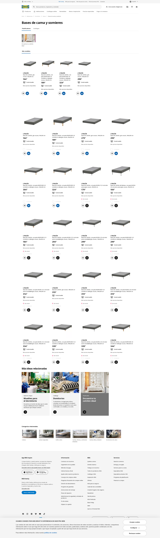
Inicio (23, 16)
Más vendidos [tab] (26, 51)
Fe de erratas (64, 501)
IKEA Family (61, 1)
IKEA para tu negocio (70, 1)
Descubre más (26, 488)
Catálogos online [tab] (52, 11)
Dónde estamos (91, 464)
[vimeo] (35, 513)
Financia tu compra (119, 480)
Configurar (133, 528)
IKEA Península (91, 499)
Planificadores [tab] (26, 28)
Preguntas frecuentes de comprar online (72, 480)
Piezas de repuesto (66, 493)
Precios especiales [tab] (88, 11)
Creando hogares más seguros (95, 490)
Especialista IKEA (118, 471)
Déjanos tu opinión (66, 504)
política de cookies (50, 532)
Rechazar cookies (134, 533)
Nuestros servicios (119, 461)
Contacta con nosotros (67, 461)
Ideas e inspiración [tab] (74, 11)
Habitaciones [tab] (40, 11)
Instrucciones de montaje (68, 490)
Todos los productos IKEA (94, 471)
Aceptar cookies (135, 522)
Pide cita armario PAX (94, 1)
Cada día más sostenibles (94, 487)
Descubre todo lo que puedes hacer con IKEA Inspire (36, 467)
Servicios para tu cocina (120, 468)
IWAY (88, 505)
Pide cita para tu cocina (81, 1)
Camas (44, 16)
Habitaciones (30, 16)
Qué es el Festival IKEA (93, 509)
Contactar (102, 1)
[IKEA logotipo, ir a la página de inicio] (25, 6)
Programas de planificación (121, 477)
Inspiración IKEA (91, 477)
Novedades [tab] (63, 11)
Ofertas (89, 480)
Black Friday (90, 502)
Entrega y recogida (119, 464)
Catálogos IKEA (91, 474)
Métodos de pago (66, 468)
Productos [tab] (28, 11)
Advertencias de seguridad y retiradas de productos (72, 497)
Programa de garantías (67, 487)
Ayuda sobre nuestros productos (70, 474)
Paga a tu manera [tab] (102, 11)
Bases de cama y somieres (54, 16)
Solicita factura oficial (67, 471)
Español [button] (134, 1)
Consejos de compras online (68, 477)
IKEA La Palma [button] (27, 1)
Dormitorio (37, 16)
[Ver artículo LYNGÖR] (30, 64)
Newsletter (90, 493)
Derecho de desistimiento (68, 483)
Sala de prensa (91, 496)
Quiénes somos (91, 461)
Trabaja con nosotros (93, 468)
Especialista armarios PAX (121, 474)
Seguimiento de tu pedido (68, 464)
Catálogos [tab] (36, 28)
